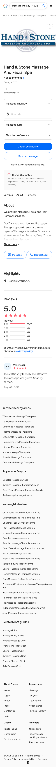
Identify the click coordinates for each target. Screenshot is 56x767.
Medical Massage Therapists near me (21, 573)
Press (6, 705)
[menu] (5, 6)
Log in (7, 695)
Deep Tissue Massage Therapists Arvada (22, 490)
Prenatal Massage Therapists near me (21, 558)
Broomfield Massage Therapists (18, 436)
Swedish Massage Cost (14, 655)
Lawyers (33, 695)
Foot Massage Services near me (18, 527)
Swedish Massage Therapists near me (21, 543)
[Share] (50, 26)
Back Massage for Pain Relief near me (21, 579)
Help (6, 715)
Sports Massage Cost (13, 650)
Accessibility (27, 759)
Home (6, 15)
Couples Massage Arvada (15, 479)
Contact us (9, 710)
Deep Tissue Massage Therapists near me (23, 548)
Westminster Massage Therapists (19, 416)
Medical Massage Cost (14, 640)
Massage (33, 690)
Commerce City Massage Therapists (21, 441)
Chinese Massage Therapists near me (21, 512)
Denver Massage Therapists (16, 421)
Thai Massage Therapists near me (19, 602)
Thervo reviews (36, 742)
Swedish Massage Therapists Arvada (20, 484)
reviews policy (24, 351)
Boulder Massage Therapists (16, 457)
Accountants (35, 705)
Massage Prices (10, 630)
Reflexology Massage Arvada (17, 495)
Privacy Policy (11, 759)
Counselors (35, 700)
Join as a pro (35, 728)
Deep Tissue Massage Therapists (29, 15)
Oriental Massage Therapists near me (21, 517)
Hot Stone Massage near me (16, 553)
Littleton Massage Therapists (16, 447)
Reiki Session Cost (11, 666)
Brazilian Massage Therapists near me (21, 592)
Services (8, 194)
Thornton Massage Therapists (17, 431)
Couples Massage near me (16, 538)
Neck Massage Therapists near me (19, 597)
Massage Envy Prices (13, 635)
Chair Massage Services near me (18, 522)
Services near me (12, 739)
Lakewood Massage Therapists (18, 426)
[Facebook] (28, 763)
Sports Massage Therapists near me (20, 568)
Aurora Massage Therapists (16, 452)
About (19, 194)
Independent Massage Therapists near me (23, 607)
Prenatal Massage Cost (14, 645)
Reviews (31, 194)
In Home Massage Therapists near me (21, 532)
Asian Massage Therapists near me (19, 612)
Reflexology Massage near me (17, 563)
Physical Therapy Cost (13, 661)
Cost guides (10, 733)
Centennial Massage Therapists (18, 462)
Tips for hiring (10, 728)
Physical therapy (37, 710)
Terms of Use (33, 755)
